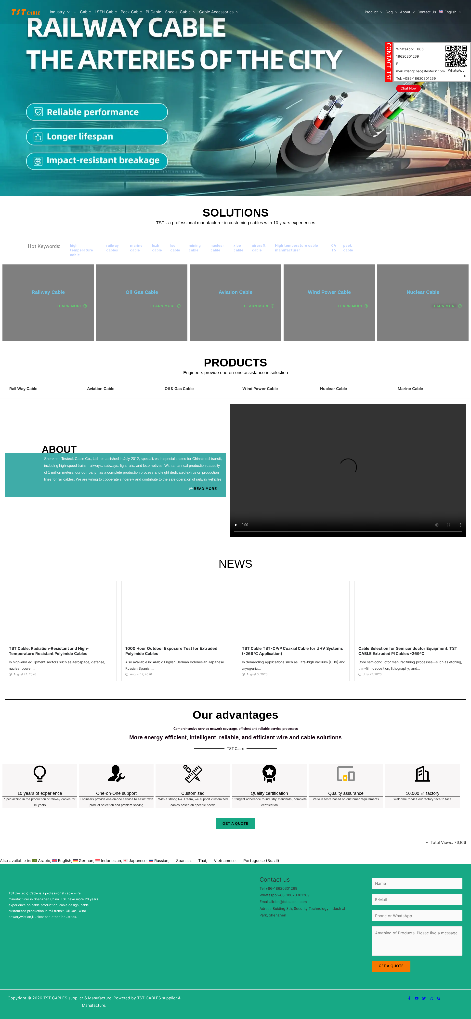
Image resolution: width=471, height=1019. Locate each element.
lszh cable (157, 247)
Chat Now (409, 88)
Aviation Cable (235, 292)
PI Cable (153, 11)
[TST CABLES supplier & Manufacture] (26, 11)
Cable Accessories (216, 11)
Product (371, 12)
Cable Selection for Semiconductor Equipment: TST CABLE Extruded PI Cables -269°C (407, 796)
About (405, 12)
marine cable (136, 247)
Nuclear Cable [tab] (333, 388)
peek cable (348, 247)
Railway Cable (48, 292)
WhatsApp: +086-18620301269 (410, 52)
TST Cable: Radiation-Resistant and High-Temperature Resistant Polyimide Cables (49, 796)
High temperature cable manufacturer (296, 247)
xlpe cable (238, 247)
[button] (67, 11)
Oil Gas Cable (142, 292)
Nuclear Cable (423, 292)
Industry (57, 11)
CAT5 (333, 247)
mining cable (195, 247)
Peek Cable (131, 11)
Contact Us (427, 12)
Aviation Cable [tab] (101, 388)
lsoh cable (175, 247)
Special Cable (178, 11)
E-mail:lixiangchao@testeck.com (420, 67)
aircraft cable (259, 247)
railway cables (112, 247)
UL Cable (82, 11)
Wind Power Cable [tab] (260, 388)
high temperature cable (81, 250)
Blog (389, 12)
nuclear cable (217, 247)
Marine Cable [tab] (410, 388)
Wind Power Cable (329, 292)
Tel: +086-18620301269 (416, 78)
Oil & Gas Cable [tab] (179, 388)
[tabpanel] (235, 468)
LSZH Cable (106, 11)
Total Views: (442, 987)
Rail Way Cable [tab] (23, 388)
